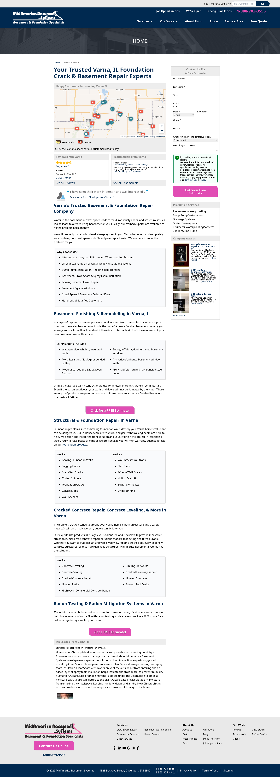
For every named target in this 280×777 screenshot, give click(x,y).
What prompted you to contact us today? (192, 137)
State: (176, 111)
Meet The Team (211, 738)
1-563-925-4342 (165, 772)
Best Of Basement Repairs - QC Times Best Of (203, 246)
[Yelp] (115, 748)
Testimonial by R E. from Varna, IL (128, 171)
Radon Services (152, 734)
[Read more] (206, 281)
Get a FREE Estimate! (110, 632)
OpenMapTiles (135, 136)
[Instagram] (133, 748)
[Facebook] (138, 748)
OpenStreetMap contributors (154, 136)
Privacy (202, 180)
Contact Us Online (54, 746)
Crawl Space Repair (127, 729)
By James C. (63, 166)
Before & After (260, 734)
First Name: (179, 78)
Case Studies (259, 729)
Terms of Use (191, 180)
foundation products (74, 444)
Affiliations (208, 729)
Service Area (234, 21)
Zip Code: (202, 111)
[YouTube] (124, 748)
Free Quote (258, 21)
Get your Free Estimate (195, 191)
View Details (63, 178)
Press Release (189, 738)
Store (214, 21)
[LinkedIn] (120, 748)
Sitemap (228, 770)
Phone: (177, 120)
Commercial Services (128, 734)
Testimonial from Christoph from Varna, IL (92, 197)
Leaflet (123, 136)
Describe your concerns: (184, 145)
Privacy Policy (188, 770)
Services (143, 21)
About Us (192, 21)
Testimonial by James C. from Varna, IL (131, 164)
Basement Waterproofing (157, 729)
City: (176, 103)
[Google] (129, 748)
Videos (236, 738)
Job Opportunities (168, 11)
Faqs (184, 743)
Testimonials (239, 734)
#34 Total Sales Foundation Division (201, 271)
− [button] (162, 131)
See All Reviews (65, 183)
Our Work (167, 21)
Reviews (237, 729)
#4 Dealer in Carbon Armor (201, 295)
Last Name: (179, 87)
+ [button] (162, 126)
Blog (205, 734)
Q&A (184, 734)
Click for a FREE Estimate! (110, 410)
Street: (177, 95)
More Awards (179, 315)
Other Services (124, 738)
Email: (176, 128)
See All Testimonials (125, 183)
